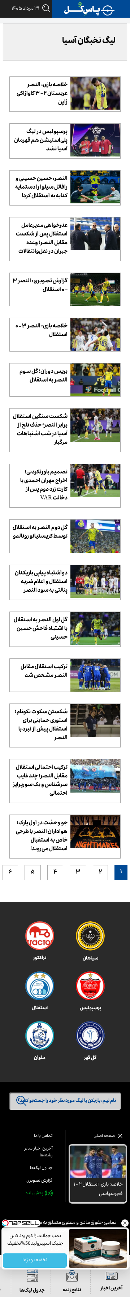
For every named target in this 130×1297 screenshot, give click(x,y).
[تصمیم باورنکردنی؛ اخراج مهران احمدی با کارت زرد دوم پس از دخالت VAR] (95, 480)
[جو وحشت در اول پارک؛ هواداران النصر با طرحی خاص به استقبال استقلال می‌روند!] (95, 831)
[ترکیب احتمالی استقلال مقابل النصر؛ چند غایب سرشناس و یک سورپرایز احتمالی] (95, 775)
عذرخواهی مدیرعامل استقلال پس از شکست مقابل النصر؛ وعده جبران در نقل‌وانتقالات (42, 239)
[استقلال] (39, 985)
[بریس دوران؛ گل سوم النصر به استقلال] (95, 379)
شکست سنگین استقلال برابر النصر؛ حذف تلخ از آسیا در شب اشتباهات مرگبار (40, 430)
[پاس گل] (89, 9)
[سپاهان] (90, 935)
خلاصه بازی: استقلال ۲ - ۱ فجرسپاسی (98, 1189)
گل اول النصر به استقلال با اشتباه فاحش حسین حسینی (41, 629)
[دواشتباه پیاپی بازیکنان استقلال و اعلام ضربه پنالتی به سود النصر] (95, 581)
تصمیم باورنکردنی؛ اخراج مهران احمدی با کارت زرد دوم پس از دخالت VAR (44, 485)
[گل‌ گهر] (90, 1035)
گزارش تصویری (39, 1181)
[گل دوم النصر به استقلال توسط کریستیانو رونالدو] (95, 536)
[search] (44, 8)
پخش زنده (34, 1193)
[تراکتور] (39, 935)
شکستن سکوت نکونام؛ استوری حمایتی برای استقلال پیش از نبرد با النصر (41, 725)
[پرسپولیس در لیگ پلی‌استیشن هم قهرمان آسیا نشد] (95, 140)
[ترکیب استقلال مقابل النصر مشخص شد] (95, 675)
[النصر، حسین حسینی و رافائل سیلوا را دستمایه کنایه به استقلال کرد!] (95, 187)
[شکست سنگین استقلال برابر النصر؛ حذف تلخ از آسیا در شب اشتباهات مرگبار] (95, 425)
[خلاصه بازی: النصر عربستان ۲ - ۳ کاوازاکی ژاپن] (95, 93)
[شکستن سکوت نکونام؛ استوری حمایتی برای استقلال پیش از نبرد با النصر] (95, 720)
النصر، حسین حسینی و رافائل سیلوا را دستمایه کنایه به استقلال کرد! (41, 188)
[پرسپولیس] (90, 985)
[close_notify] (120, 1138)
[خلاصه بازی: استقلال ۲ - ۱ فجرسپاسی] (98, 1162)
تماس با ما (43, 1136)
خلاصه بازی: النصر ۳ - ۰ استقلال (42, 331)
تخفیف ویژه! (34, 1261)
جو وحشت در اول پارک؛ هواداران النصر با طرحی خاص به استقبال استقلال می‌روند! (42, 836)
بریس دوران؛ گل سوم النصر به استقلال (44, 376)
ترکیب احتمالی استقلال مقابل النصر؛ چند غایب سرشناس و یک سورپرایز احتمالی (40, 781)
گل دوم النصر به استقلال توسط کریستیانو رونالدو (40, 532)
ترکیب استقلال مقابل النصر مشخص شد (44, 671)
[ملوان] (39, 1035)
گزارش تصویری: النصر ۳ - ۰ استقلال (40, 286)
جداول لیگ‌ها (41, 1168)
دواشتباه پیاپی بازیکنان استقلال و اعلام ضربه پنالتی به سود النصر (41, 582)
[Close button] (124, 1223)
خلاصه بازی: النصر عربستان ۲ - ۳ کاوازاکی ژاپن (42, 94)
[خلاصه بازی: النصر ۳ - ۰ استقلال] (95, 334)
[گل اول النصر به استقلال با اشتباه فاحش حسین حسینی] (95, 628)
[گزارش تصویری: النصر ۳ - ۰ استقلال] (95, 289)
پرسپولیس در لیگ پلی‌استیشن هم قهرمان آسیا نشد (41, 141)
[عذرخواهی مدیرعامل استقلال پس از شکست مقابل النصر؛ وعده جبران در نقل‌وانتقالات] (95, 233)
